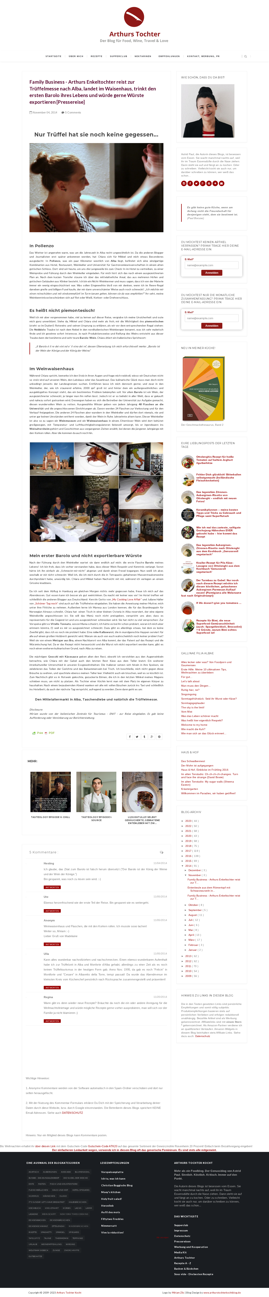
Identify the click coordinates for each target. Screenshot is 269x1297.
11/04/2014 (160, 863)
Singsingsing (188, 694)
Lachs (78, 1208)
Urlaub (33, 1244)
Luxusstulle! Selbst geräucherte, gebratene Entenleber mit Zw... (142, 820)
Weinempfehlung (51, 1244)
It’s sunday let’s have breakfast (47, 1202)
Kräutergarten (189, 788)
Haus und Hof (60, 1190)
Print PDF (45, 732)
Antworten (52, 887)
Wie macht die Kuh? (193, 729)
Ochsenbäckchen (60, 1220)
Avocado (66, 1172)
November (195, 875)
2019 (188, 841)
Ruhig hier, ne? (190, 689)
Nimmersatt (109, 1225)
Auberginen (50, 1172)
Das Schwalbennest (193, 761)
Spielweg (74, 1232)
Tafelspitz (34, 1238)
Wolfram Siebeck (38, 1250)
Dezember (195, 870)
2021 (188, 830)
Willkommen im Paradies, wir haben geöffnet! (208, 793)
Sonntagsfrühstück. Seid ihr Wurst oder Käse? (209, 698)
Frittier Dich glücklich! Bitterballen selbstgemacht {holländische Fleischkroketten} (218, 477)
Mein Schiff (49, 1214)
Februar (193, 944)
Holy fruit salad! (111, 1198)
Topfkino (78, 1238)
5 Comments (73, 112)
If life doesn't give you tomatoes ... (218, 602)
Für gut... (186, 676)
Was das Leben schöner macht (199, 716)
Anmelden (211, 272)
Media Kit (180, 1252)
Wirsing (70, 1244)
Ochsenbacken (37, 1220)
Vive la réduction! (112, 1232)
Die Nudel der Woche (75, 1178)
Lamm (89, 1208)
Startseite (53, 56)
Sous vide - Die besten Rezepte (193, 1274)
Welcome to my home (194, 724)
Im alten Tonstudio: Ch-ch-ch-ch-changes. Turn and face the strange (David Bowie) (209, 776)
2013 (188, 956)
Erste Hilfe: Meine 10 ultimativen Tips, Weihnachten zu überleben (204, 671)
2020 (188, 835)
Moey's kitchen (110, 1192)
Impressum (181, 1230)
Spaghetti (46, 1232)
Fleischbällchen (38, 1190)
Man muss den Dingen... (196, 685)
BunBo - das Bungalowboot (44, 1178)
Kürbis (67, 1208)
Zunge (56, 1250)
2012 (188, 961)
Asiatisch (34, 1172)
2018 (188, 845)
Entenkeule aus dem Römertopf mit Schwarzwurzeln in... (209, 889)
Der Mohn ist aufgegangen (197, 765)
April (191, 934)
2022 (188, 826)
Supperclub (118, 56)
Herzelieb (107, 1205)
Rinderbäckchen (78, 1226)
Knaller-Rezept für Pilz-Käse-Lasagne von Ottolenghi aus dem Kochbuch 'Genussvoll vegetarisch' (218, 567)
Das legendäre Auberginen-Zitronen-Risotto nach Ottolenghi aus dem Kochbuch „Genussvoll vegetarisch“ (218, 550)
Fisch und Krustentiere (64, 1184)
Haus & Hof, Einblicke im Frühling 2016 (204, 769)
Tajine (47, 1238)
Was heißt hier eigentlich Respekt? (202, 720)
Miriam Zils (178, 1292)
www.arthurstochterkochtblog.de (222, 1292)
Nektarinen (143, 56)
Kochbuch (35, 1208)
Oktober (193, 904)
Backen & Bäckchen (186, 1268)
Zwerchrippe (71, 1250)
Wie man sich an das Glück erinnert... (203, 733)
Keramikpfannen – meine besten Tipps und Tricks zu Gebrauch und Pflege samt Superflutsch (218, 512)
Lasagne (33, 1214)
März (191, 939)
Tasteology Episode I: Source (96, 819)
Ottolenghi (58, 1226)
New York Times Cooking (74, 1214)
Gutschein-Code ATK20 (102, 1146)
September (195, 910)
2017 (188, 850)
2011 (188, 966)
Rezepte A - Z (182, 1263)
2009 (188, 976)
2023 (188, 820)
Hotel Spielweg (80, 1190)
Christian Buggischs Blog (116, 1185)
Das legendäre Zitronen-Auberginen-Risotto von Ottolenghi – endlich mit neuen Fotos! (216, 497)
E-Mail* (189, 259)
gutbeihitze (35, 1256)
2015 (188, 860)
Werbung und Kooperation (191, 1246)
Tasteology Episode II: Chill (50, 817)
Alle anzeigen (162, 1237)
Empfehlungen (169, 56)
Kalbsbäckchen (78, 1202)
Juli (190, 919)
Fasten (42, 1184)
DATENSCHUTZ (72, 1112)
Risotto (33, 1232)
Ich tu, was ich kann (113, 1178)
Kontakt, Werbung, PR (203, 56)
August (193, 915)
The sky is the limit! (192, 707)
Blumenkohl (82, 1172)
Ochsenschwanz (38, 1226)
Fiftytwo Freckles (112, 1218)
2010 (188, 971)
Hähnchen (49, 1196)
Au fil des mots (110, 1212)
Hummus (34, 1196)
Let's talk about (190, 681)
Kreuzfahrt (52, 1208)
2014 (188, 865)
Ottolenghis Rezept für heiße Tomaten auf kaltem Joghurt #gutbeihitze (215, 459)
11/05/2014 (160, 896)
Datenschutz (202, 1036)
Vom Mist (186, 711)
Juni (191, 925)
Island (63, 1196)
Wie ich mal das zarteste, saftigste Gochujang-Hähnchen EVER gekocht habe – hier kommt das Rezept (218, 532)
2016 (188, 855)
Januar (193, 949)
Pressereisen (182, 1241)
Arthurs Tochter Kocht (69, 1292)
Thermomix (61, 1238)
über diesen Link (45, 1146)
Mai (191, 929)
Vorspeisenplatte (112, 1171)
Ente (31, 1184)
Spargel (60, 1232)
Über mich (76, 56)
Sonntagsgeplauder (193, 703)
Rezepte (96, 56)
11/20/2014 (160, 996)
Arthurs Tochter (184, 1257)
